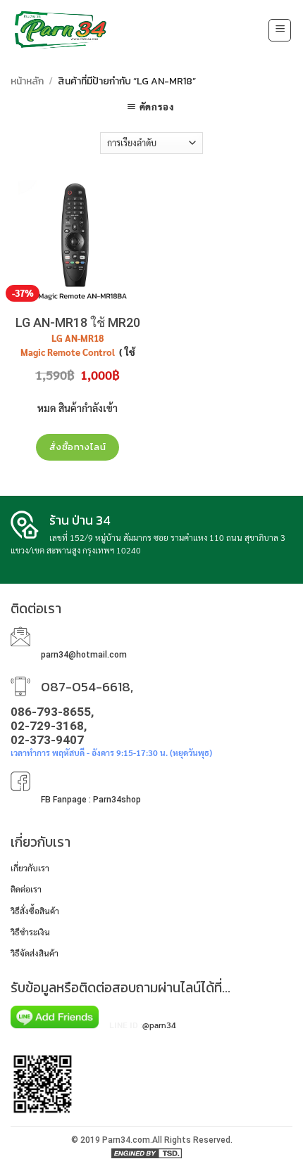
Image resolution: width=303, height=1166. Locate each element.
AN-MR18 (84, 338)
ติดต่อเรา (26, 889)
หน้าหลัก (27, 81)
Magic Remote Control (68, 352)
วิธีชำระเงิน (30, 931)
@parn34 (159, 1024)
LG (57, 338)
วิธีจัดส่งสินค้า (34, 953)
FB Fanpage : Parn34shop (91, 800)
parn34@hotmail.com (84, 655)
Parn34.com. (127, 1140)
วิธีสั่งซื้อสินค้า (35, 910)
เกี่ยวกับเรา (30, 867)
